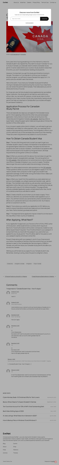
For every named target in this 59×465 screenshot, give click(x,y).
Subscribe (44, 19)
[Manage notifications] (55, 462)
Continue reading (29, 22)
